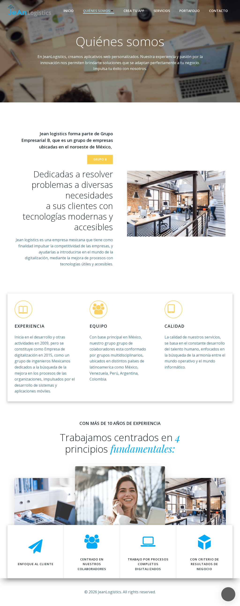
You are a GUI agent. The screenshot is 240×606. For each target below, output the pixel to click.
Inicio (69, 10)
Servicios (162, 10)
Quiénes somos (96, 10)
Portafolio (189, 10)
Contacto (218, 10)
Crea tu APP (134, 10)
